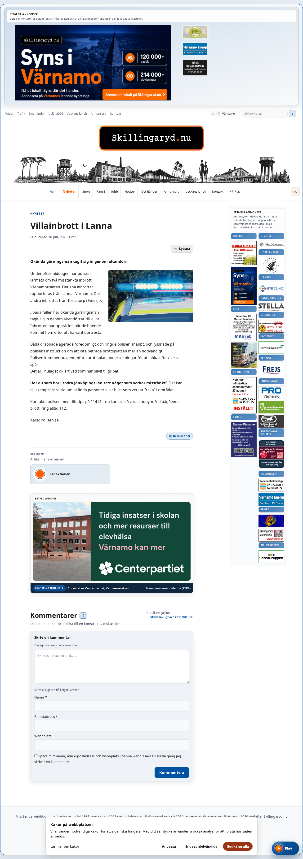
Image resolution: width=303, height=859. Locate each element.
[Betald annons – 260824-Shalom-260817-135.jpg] (244, 439)
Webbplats (42, 736)
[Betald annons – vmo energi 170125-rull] (271, 499)
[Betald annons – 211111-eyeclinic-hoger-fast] (271, 288)
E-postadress (46, 716)
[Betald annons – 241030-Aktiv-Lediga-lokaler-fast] (244, 253)
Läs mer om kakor (64, 846)
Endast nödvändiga (201, 846)
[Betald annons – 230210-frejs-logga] (271, 370)
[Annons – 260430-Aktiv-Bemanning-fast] (195, 32)
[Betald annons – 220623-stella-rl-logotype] (271, 307)
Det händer (37, 113)
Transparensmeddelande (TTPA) (168, 588)
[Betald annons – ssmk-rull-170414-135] (271, 535)
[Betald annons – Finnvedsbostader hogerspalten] (271, 347)
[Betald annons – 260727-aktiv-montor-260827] (244, 355)
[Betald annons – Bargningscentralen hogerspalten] (271, 326)
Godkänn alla (238, 846)
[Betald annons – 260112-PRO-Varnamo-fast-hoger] (271, 392)
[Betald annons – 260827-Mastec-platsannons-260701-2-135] (244, 327)
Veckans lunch (77, 113)
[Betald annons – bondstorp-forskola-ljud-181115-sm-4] (195, 68)
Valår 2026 (56, 113)
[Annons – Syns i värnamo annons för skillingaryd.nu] (92, 62)
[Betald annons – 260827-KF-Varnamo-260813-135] (244, 395)
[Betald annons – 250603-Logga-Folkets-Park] (271, 244)
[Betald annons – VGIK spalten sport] (271, 521)
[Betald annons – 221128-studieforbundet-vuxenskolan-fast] (271, 407)
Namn (40, 697)
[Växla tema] (295, 191)
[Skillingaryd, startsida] (151, 138)
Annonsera (98, 113)
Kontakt (115, 113)
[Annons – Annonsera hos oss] (244, 286)
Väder (9, 113)
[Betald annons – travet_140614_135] (271, 421)
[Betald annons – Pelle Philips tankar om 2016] (195, 49)
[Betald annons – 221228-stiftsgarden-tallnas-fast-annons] (271, 265)
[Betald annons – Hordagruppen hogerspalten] (271, 556)
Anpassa (169, 846)
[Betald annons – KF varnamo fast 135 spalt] (271, 485)
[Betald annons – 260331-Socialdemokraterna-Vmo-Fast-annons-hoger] (271, 453)
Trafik (21, 113)
